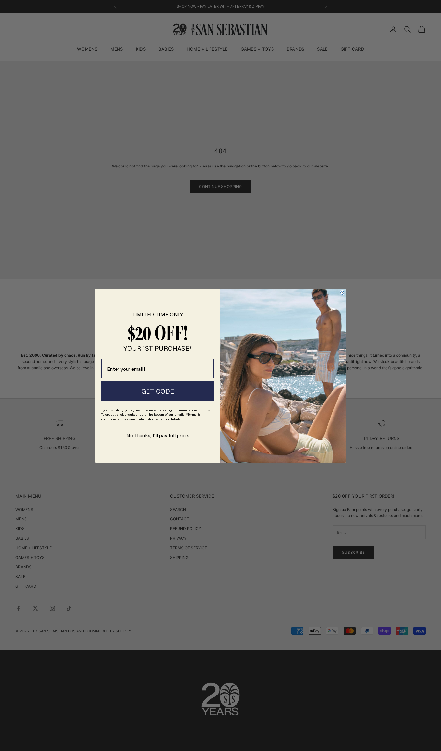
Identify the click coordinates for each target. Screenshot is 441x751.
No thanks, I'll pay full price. (157, 435)
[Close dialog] (342, 292)
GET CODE (157, 391)
